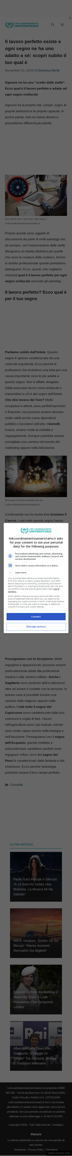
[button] (36, 572)
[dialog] (36, 578)
